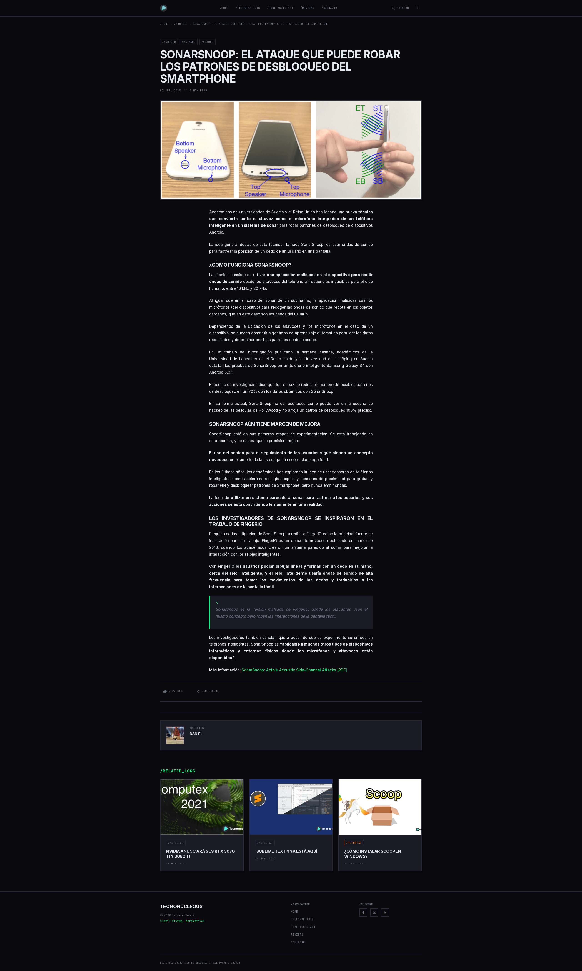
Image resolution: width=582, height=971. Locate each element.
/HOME (164, 23)
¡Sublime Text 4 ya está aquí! (287, 851)
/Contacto (329, 8)
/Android (181, 23)
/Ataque (207, 41)
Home (294, 911)
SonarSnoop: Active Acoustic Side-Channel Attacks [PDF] (294, 670)
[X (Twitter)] (374, 912)
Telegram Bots (302, 919)
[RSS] (385, 912)
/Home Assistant (280, 8)
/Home (224, 8)
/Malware (188, 41)
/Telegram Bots (248, 8)
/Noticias (175, 843)
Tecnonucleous (181, 906)
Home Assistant (303, 927)
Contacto (298, 942)
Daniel (196, 733)
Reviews (297, 934)
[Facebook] (363, 912)
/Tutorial (354, 843)
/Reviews (307, 8)
